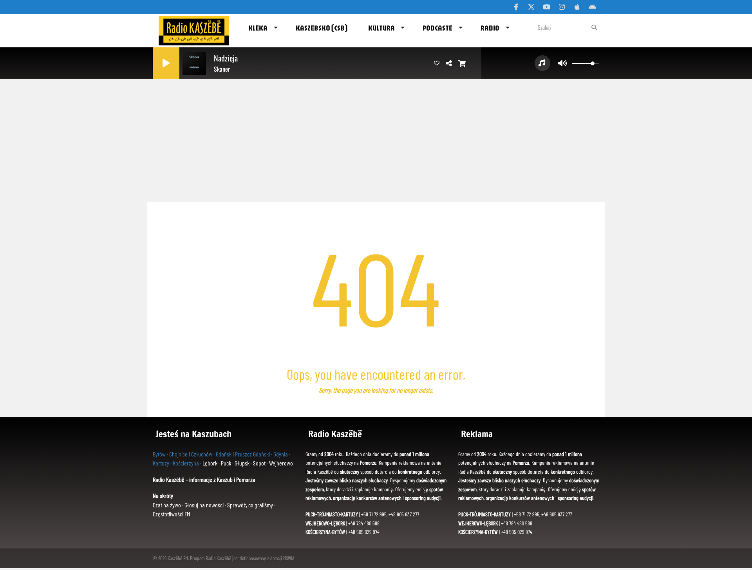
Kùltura (381, 27)
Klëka (258, 27)
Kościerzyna (186, 463)
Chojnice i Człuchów (190, 454)
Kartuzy (161, 463)
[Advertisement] (376, 137)
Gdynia (280, 454)
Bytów (159, 454)
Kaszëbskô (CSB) (321, 27)
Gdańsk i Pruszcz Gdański (243, 454)
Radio (490, 27)
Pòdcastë (437, 27)
